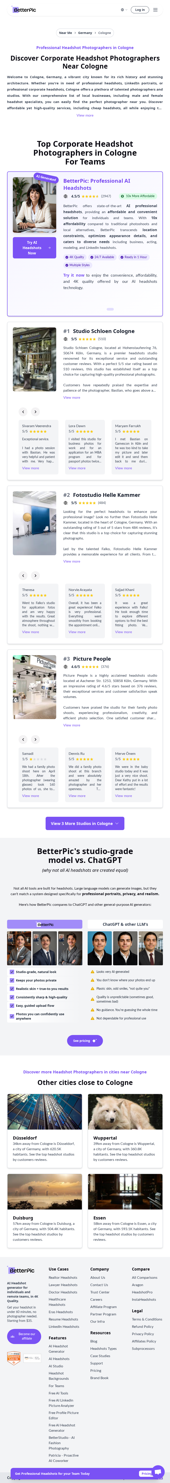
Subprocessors (143, 1348)
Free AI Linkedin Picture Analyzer (61, 1403)
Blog (93, 1341)
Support (96, 1363)
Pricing (147, 1473)
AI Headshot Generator (58, 1348)
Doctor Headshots (63, 1292)
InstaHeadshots (144, 1299)
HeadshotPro (142, 1292)
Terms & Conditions (147, 1319)
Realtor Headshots (63, 1277)
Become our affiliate (27, 1336)
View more (85, 115)
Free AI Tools (58, 1393)
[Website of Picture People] (65, 666)
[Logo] (24, 10)
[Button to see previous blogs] (23, 411)
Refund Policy (142, 1326)
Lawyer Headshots (63, 1285)
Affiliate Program (103, 1307)
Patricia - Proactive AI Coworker (64, 1458)
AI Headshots (59, 1359)
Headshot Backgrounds (59, 1376)
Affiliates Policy (144, 1341)
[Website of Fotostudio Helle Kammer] (65, 503)
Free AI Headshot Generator (62, 1428)
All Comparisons (144, 1277)
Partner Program (103, 1314)
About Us (97, 1277)
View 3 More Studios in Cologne (82, 823)
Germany (85, 33)
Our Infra (97, 1321)
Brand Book (99, 1378)
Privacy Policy (143, 1334)
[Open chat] (158, 1472)
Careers (96, 1299)
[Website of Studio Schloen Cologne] (65, 339)
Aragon (137, 1285)
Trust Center (100, 1292)
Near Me (65, 33)
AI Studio (56, 1366)
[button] (124, 9)
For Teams (56, 1386)
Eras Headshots (61, 1312)
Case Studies (100, 1356)
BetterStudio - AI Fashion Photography (62, 1443)
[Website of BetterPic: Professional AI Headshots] (65, 196)
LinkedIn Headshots (64, 1326)
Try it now (73, 275)
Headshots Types (103, 1348)
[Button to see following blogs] (35, 411)
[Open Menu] (155, 10)
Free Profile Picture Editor (64, 1415)
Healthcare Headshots (57, 1302)
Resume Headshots (63, 1319)
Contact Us (99, 1285)
